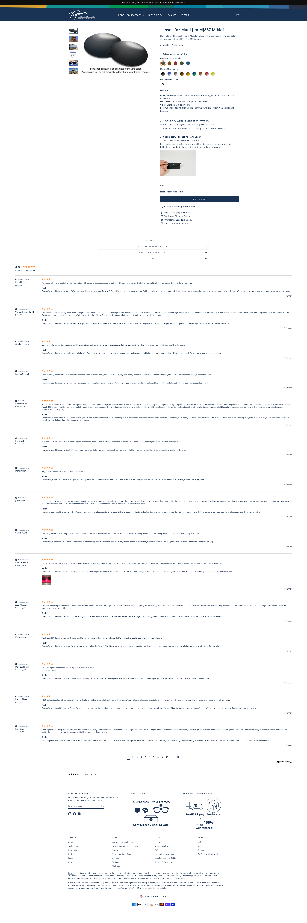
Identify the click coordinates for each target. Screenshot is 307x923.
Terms (200, 846)
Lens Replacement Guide (165, 858)
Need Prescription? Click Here (174, 191)
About (70, 842)
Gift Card (115, 862)
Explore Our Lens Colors (122, 854)
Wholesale (116, 866)
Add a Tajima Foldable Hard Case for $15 (181, 140)
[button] (46, 580)
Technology (155, 15)
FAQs (153, 259)
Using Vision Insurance (164, 854)
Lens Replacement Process (153, 246)
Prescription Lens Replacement (125, 846)
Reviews (171, 15)
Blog (70, 862)
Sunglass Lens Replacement (123, 842)
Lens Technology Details (153, 253)
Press (70, 858)
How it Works (73, 850)
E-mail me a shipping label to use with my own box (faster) (189, 124)
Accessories (116, 858)
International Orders (163, 846)
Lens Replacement (130, 15)
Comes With (153, 240)
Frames (184, 15)
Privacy (201, 850)
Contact (158, 842)
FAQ (156, 850)
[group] (28, 267)
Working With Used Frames (132, 888)
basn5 (71, 873)
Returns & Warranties (164, 862)
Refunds (201, 842)
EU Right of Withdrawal (208, 854)
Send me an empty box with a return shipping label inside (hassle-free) (195, 128)
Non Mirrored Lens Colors (171, 58)
